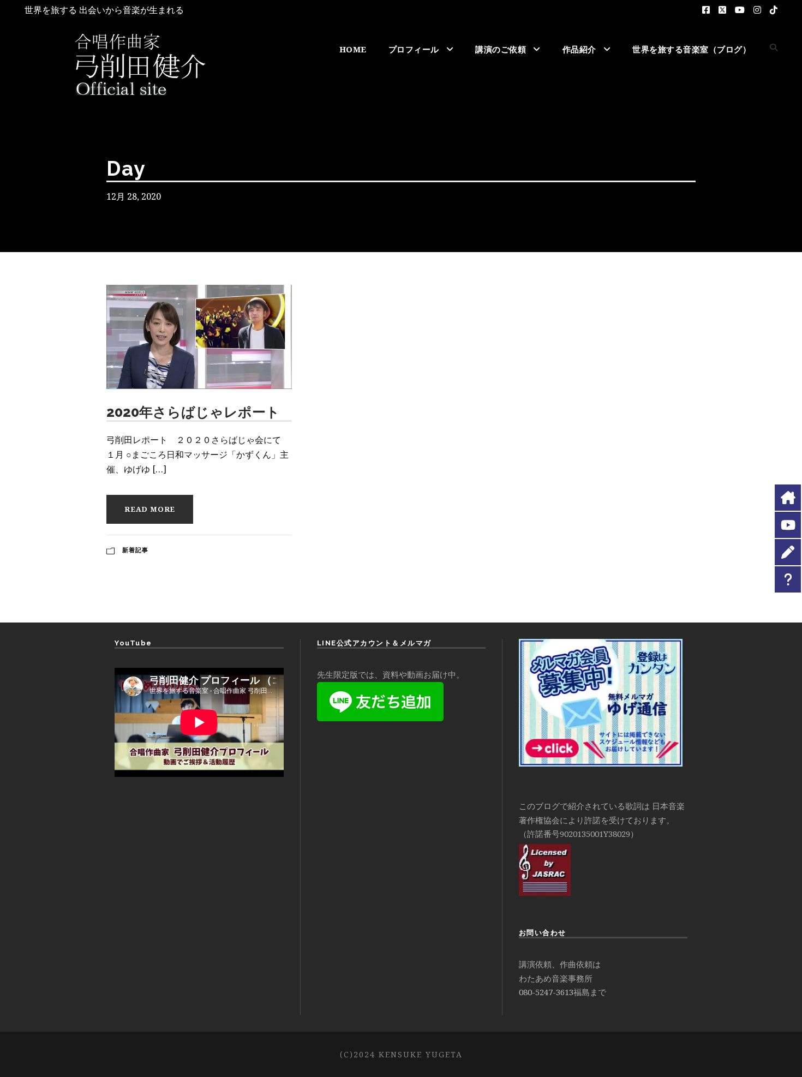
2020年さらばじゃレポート (193, 412)
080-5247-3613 (546, 991)
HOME (353, 49)
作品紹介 (579, 49)
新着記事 (135, 550)
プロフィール (413, 49)
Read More (149, 509)
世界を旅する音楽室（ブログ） (691, 49)
